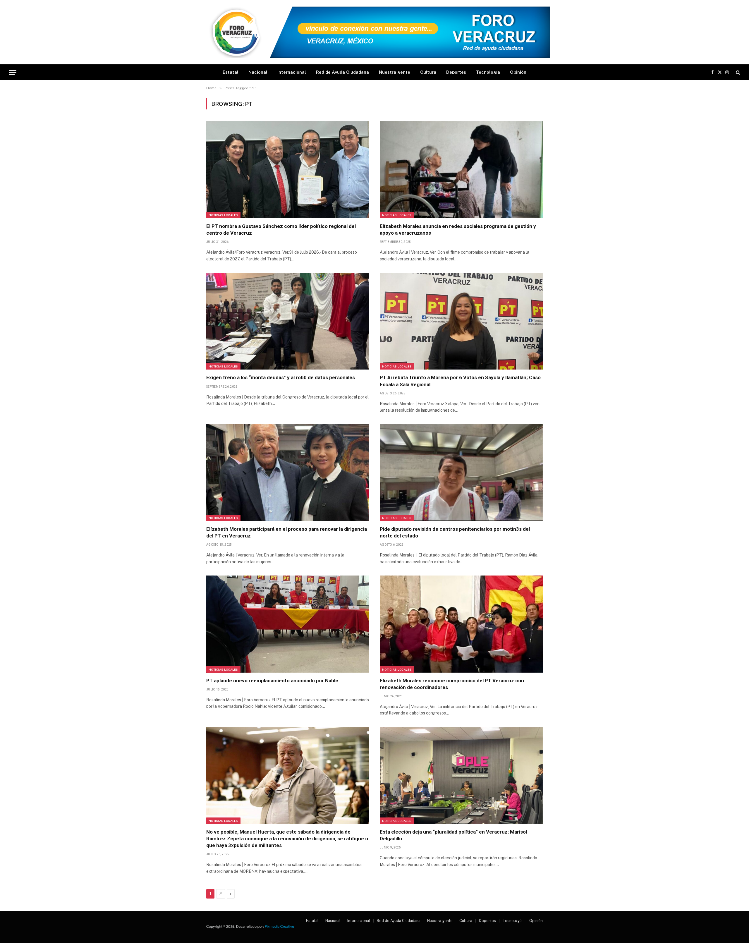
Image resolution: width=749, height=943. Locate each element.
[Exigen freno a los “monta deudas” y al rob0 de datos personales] (287, 321)
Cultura (428, 72)
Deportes (456, 72)
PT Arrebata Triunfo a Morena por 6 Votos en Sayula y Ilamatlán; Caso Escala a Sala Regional (460, 381)
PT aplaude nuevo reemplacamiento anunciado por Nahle (272, 680)
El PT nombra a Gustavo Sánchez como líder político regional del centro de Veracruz (281, 229)
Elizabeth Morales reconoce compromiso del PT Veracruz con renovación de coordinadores (452, 684)
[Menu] (12, 72)
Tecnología (488, 72)
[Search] (737, 72)
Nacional (257, 72)
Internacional (291, 72)
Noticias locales (223, 215)
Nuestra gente (394, 72)
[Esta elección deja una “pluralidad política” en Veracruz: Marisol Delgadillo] (461, 775)
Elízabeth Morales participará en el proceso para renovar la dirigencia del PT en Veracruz (286, 532)
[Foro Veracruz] (374, 32)
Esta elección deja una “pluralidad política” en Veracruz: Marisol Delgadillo (453, 835)
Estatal (230, 72)
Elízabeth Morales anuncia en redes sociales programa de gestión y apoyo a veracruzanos (458, 229)
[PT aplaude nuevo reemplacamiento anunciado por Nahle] (287, 624)
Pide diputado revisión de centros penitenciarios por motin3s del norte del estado (455, 532)
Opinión (518, 72)
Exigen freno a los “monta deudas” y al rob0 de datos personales (280, 377)
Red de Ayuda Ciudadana (342, 72)
